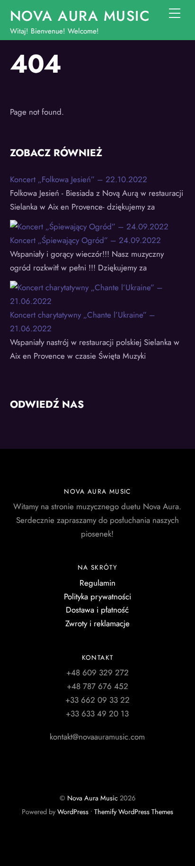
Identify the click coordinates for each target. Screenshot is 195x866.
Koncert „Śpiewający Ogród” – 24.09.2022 (85, 240)
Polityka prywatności (97, 596)
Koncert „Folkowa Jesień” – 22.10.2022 (78, 179)
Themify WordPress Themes (133, 811)
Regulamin (97, 583)
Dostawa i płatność (97, 609)
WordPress (73, 811)
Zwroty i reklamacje (97, 623)
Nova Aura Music (92, 798)
